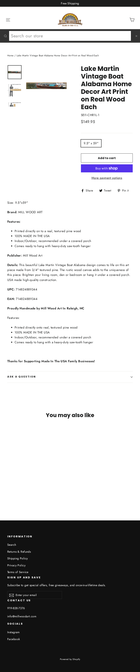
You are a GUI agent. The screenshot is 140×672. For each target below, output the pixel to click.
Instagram (13, 632)
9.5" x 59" (91, 143)
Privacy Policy (16, 565)
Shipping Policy (17, 558)
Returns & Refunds (19, 552)
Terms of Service (17, 572)
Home (10, 55)
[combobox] (70, 36)
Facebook (13, 639)
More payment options (107, 178)
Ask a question (21, 376)
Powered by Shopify (70, 659)
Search (11, 545)
